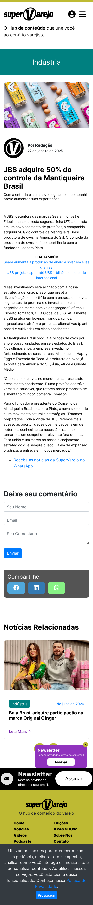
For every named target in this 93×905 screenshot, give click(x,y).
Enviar (13, 553)
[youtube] (56, 588)
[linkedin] (36, 588)
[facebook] (16, 588)
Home (19, 823)
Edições (61, 823)
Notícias (21, 829)
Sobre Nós (63, 835)
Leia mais (18, 731)
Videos (20, 835)
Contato (61, 841)
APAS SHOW (65, 829)
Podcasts (22, 841)
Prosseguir (46, 895)
